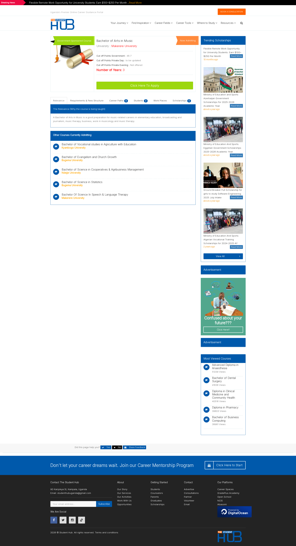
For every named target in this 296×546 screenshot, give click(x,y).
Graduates (156, 500)
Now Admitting (188, 40)
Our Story (122, 489)
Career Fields (163, 23)
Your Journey (119, 23)
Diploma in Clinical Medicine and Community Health (223, 394)
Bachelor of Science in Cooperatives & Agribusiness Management (103, 169)
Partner (188, 496)
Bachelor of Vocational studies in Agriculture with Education (99, 144)
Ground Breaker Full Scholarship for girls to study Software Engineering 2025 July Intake (223, 194)
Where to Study (206, 23)
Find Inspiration (141, 23)
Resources (227, 23)
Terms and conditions (106, 532)
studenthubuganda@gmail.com (74, 493)
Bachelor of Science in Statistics (82, 182)
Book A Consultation (231, 11)
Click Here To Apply (144, 85)
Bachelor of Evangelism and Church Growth (89, 157)
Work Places (160, 100)
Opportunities (124, 504)
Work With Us (124, 500)
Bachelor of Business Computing (225, 418)
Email (187, 504)
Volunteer (189, 500)
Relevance (58, 100)
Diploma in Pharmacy (225, 407)
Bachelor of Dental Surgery (224, 379)
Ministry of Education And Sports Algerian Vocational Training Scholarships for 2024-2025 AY (221, 239)
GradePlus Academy (228, 493)
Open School (224, 496)
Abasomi (222, 504)
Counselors (157, 493)
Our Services (124, 493)
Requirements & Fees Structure (86, 100)
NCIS (220, 500)
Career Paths (118, 100)
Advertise (189, 489)
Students (140, 100)
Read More (135, 2)
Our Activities (124, 496)
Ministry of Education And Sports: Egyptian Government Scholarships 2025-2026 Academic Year (222, 148)
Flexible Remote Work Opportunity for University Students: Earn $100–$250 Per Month (222, 52)
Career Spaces (225, 489)
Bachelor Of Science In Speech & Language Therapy (95, 194)
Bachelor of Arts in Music (114, 41)
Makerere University (124, 46)
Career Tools (184, 23)
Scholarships (181, 100)
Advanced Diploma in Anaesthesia (225, 366)
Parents (155, 496)
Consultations (191, 493)
